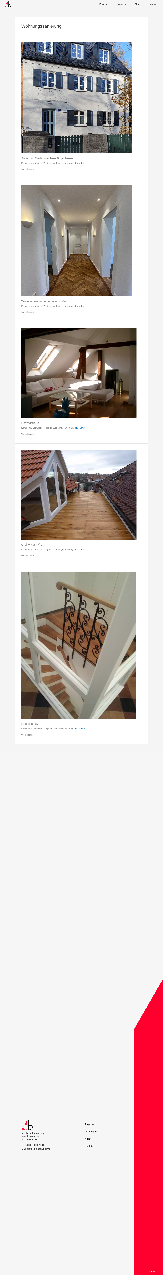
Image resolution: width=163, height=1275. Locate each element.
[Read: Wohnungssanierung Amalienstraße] (76, 240)
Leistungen (121, 4)
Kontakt (152, 4)
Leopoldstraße (30, 723)
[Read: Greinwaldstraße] (78, 494)
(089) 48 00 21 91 (35, 1145)
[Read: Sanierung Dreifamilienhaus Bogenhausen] (76, 97)
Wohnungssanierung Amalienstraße (43, 301)
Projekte (103, 4)
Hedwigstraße (30, 423)
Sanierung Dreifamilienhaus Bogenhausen (47, 158)
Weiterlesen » (27, 169)
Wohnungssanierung (63, 163)
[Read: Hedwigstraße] (78, 373)
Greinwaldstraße (31, 544)
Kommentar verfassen (31, 163)
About (138, 4)
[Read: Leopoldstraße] (78, 645)
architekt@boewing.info (38, 1149)
